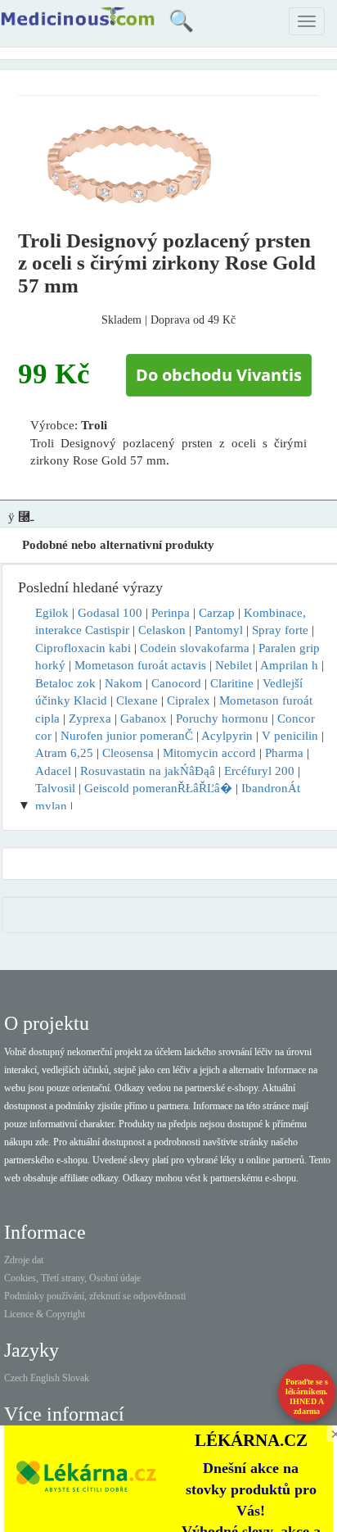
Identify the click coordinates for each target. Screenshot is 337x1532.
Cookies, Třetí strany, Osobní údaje (72, 1278)
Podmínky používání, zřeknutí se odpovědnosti (95, 1296)
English (45, 1378)
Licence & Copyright (44, 1314)
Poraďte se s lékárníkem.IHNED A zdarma (306, 1396)
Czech (16, 1378)
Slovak (75, 1378)
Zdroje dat (23, 1260)
